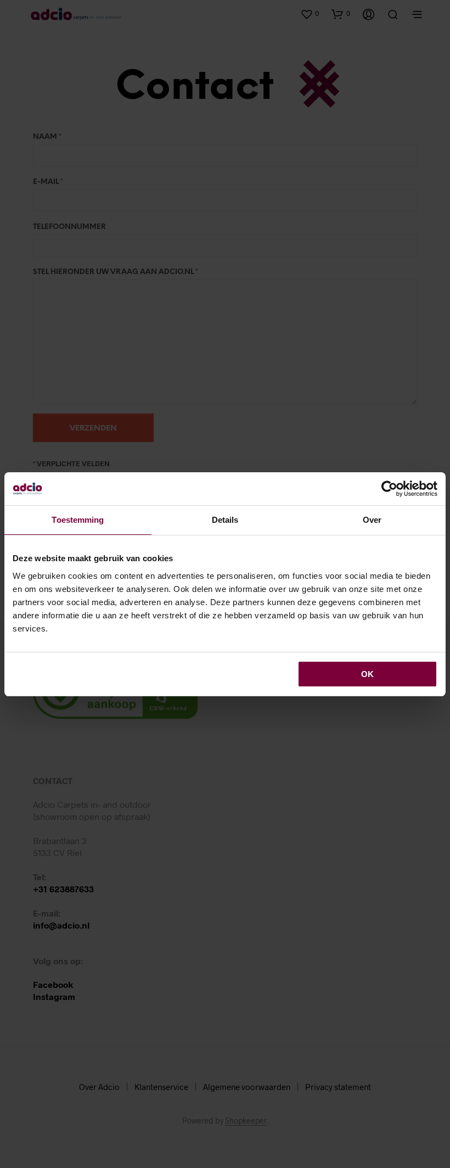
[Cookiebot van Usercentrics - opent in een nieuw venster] (389, 488)
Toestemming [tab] (78, 519)
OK (367, 674)
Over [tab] (372, 519)
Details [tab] (225, 519)
